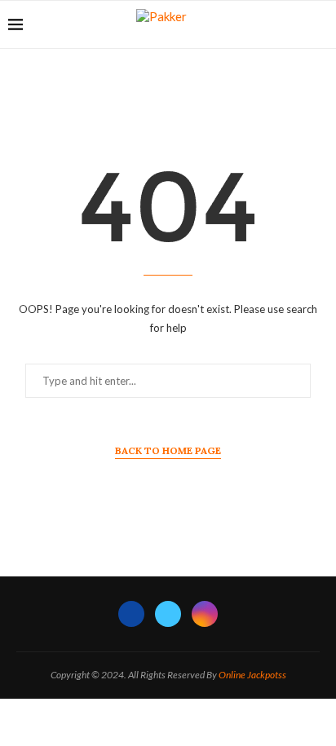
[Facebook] (131, 614)
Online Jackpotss (252, 675)
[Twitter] (168, 614)
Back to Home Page (168, 450)
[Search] (320, 24)
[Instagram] (205, 614)
